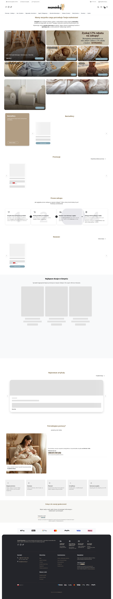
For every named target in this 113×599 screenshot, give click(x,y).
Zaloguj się (59, 564)
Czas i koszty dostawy (61, 560)
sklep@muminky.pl (103, 1)
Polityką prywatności (91, 568)
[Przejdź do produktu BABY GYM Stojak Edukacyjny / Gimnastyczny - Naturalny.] (24, 45)
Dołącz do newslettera (43, 518)
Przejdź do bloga (99, 375)
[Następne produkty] (106, 133)
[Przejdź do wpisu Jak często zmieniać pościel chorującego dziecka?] (56, 388)
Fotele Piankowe (40, 107)
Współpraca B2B (42, 575)
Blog (40, 558)
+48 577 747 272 (24, 558)
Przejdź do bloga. (11, 468)
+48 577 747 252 (54, 452)
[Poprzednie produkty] (32, 133)
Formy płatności (60, 562)
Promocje (41, 579)
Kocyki (73, 74)
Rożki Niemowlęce (71, 59)
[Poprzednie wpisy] (7, 396)
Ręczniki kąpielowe (102, 92)
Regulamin (41, 566)
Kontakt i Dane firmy (43, 564)
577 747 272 (93, 1)
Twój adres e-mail (42, 516)
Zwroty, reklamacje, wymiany (63, 558)
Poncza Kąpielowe (102, 74)
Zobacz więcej (101, 238)
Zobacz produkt (39, 58)
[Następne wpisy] (105, 396)
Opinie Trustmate (42, 560)
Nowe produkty (42, 577)
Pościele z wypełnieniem (101, 59)
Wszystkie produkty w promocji (97, 158)
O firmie (41, 562)
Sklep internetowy (56, 592)
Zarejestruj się (60, 566)
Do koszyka (17, 186)
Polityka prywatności (43, 568)
